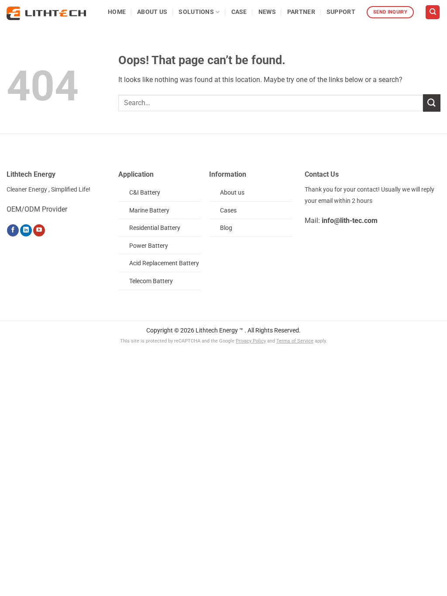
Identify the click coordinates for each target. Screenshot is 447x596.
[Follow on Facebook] (13, 230)
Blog (226, 228)
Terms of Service (294, 341)
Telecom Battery (151, 281)
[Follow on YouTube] (39, 230)
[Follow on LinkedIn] (26, 230)
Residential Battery (154, 228)
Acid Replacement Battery (164, 263)
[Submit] (431, 102)
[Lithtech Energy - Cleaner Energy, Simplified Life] (46, 13)
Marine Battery (149, 210)
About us (232, 192)
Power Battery (148, 246)
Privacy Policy (251, 341)
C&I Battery (144, 192)
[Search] (433, 12)
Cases (228, 210)
